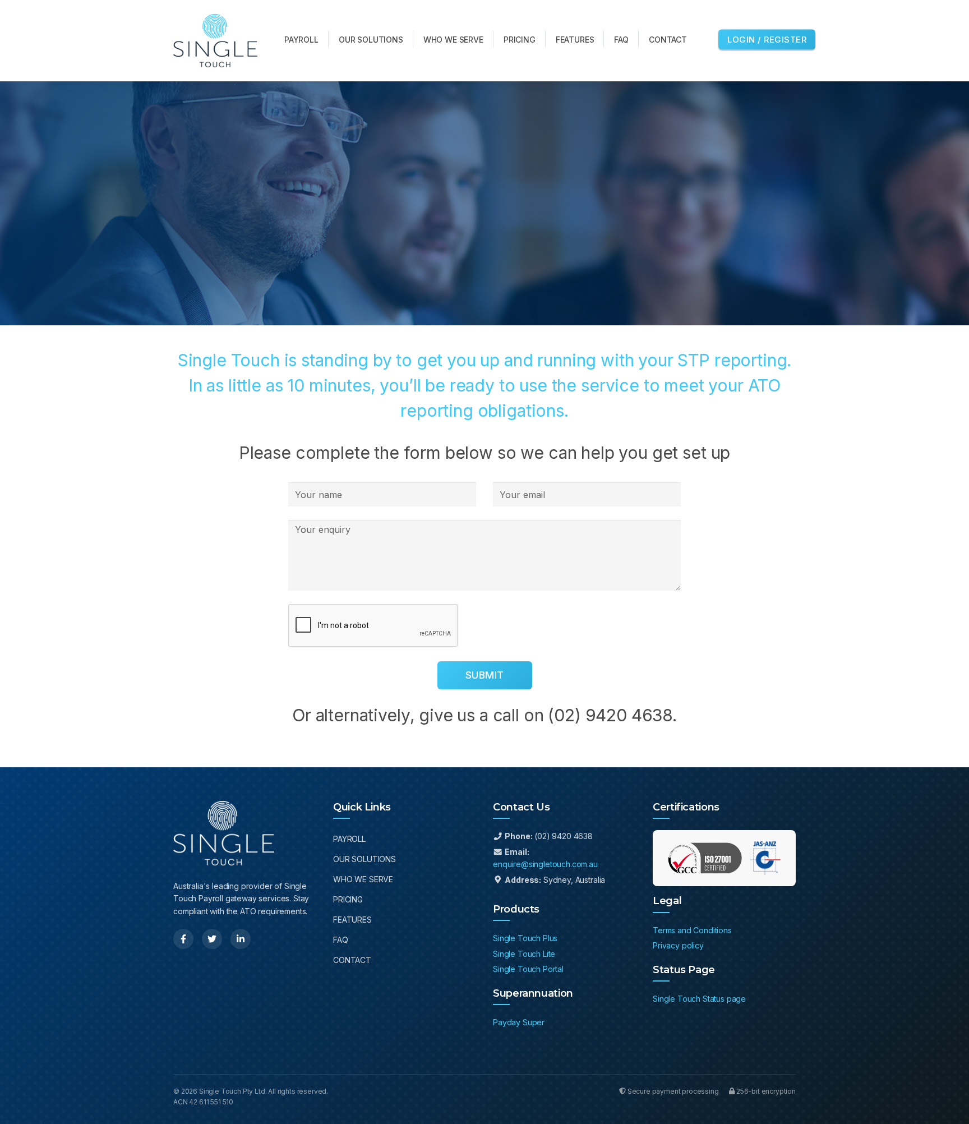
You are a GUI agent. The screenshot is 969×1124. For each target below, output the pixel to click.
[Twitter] (212, 939)
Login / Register (766, 39)
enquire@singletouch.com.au (545, 864)
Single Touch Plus (525, 938)
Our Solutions (364, 859)
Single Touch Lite (524, 954)
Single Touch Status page (699, 998)
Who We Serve (363, 879)
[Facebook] (183, 939)
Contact (352, 960)
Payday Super (519, 1022)
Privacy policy (678, 945)
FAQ (340, 940)
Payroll (349, 839)
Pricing (348, 899)
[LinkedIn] (240, 939)
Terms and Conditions (692, 930)
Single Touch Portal (528, 969)
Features (352, 919)
